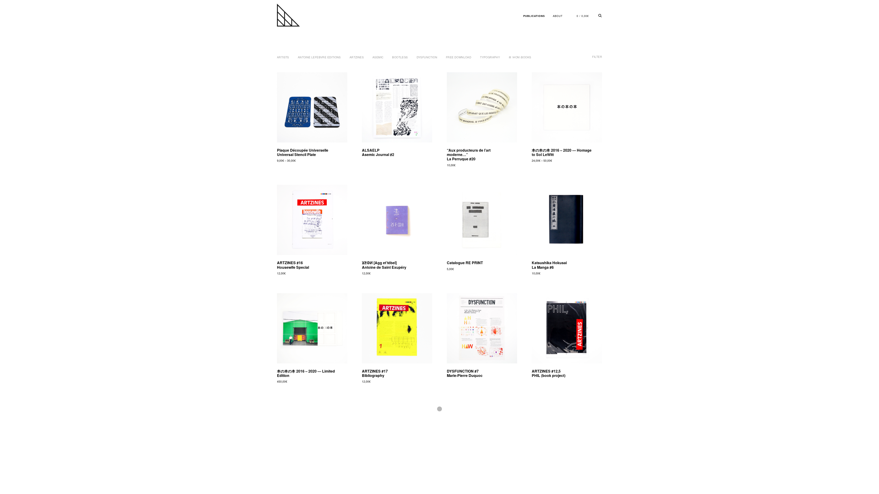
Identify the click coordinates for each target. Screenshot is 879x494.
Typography (490, 57)
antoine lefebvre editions (319, 57)
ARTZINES (357, 57)
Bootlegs (400, 57)
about (558, 16)
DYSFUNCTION (427, 57)
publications (534, 16)
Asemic (377, 57)
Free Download (458, 57)
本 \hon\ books (520, 57)
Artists (283, 57)
